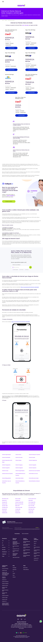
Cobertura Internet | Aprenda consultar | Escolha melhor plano (5, 604)
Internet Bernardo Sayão (34, 478)
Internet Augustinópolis (20, 470)
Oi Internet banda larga (16, 551)
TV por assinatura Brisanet (37, 553)
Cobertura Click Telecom (4, 588)
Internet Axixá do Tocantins (7, 473)
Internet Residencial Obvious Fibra (26, 545)
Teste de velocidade (25, 533)
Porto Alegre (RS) (32, 502)
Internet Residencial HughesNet (26, 553)
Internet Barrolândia (19, 478)
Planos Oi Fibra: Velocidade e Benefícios (15, 554)
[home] (21, 5)
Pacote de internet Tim (16, 546)
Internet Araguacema (6, 464)
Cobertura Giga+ (5, 597)
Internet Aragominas (33, 460)
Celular (14, 573)
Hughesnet (4, 554)
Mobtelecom (4, 551)
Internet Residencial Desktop (26, 556)
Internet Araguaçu (19, 464)
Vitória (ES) (4, 510)
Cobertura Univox (5, 585)
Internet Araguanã (19, 467)
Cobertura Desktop (5, 583)
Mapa (24, 565)
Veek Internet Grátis (16, 557)
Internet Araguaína (32, 464)
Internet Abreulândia (6, 457)
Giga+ (3, 556)
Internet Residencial (25, 539)
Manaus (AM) (4, 503)
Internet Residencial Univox (26, 547)
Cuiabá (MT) (17, 500)
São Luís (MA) (18, 498)
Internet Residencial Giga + (26, 550)
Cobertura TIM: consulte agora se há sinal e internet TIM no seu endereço (5, 573)
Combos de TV (36, 558)
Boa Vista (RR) (31, 505)
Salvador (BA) (5, 505)
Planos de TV (36, 560)
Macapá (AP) (4, 502)
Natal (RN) (31, 500)
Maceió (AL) (4, 500)
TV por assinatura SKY (37, 547)
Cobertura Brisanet (5, 581)
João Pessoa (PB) (18, 507)
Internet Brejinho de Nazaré (34, 481)
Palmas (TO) (31, 512)
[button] (3, 1)
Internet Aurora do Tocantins (34, 470)
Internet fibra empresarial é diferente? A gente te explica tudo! (16, 543)
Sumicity (3, 547)
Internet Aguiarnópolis (6, 454)
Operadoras (4, 538)
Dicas (14, 575)
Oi (2, 542)
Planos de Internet (15, 539)
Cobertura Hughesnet (4, 577)
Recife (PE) (17, 510)
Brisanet (3, 549)
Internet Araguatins (6, 467)
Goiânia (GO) (4, 512)
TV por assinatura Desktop (37, 550)
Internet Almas (18, 454)
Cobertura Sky (4, 570)
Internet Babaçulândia (6, 478)
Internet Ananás (32, 457)
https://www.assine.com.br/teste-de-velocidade (30, 287)
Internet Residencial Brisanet (26, 542)
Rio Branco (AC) (5, 498)
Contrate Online (11, 47)
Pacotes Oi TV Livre (16, 548)
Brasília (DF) (4, 509)
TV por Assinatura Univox (37, 556)
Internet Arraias (5, 470)
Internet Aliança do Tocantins (34, 454)
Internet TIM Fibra (5, 568)
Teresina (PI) (17, 512)
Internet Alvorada (19, 457)
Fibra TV (35, 541)
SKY (3, 545)
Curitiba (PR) (17, 509)
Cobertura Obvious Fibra (5, 590)
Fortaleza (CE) (5, 507)
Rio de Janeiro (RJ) (32, 498)
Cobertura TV (4, 601)
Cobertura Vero (4, 599)
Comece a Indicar (8, 201)
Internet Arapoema (32, 467)
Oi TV (35, 545)
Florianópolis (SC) (32, 507)
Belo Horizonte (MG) (19, 503)
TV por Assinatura (36, 539)
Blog (14, 565)
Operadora (14, 569)
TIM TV (35, 543)
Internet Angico (18, 460)
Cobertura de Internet (4, 566)
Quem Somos (25, 567)
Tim (3, 540)
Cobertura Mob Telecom (4, 593)
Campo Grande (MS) (19, 502)
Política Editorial (26, 569)
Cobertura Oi (4, 579)
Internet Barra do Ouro (33, 473)
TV (13, 571)
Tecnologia (14, 567)
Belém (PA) (17, 505)
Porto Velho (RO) (32, 503)
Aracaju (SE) (31, 510)
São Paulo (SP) (31, 509)
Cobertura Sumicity (5, 595)
